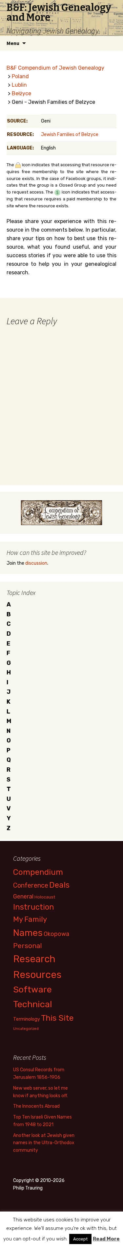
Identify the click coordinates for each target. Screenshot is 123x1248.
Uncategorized (26, 1029)
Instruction (33, 907)
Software (32, 989)
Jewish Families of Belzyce (69, 134)
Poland (20, 76)
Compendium (38, 872)
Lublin (19, 85)
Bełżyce (21, 93)
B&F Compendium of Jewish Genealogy (55, 68)
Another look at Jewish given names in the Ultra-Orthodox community (43, 1143)
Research (34, 958)
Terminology (26, 1019)
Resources (37, 974)
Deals (59, 885)
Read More (106, 1239)
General (23, 896)
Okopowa (56, 933)
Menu (13, 43)
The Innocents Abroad (36, 1106)
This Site (57, 1018)
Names (28, 932)
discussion (36, 563)
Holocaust (44, 897)
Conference (30, 885)
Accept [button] (80, 1239)
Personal (27, 946)
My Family (30, 919)
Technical (32, 1004)
